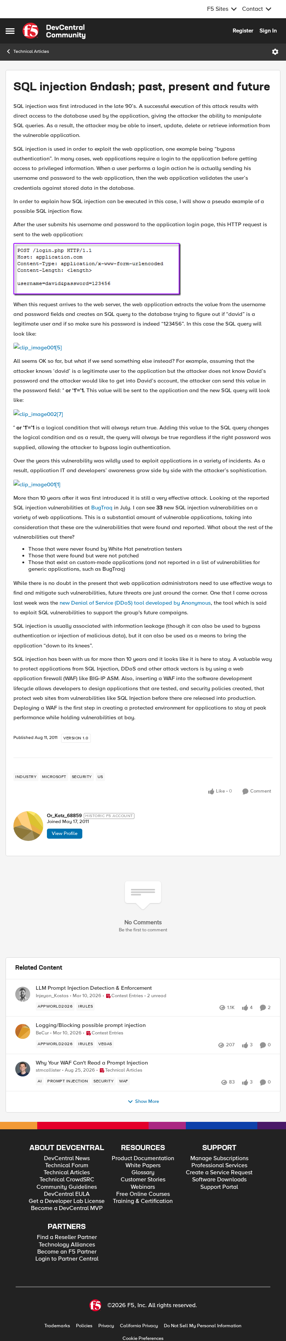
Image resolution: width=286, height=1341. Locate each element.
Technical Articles (31, 51)
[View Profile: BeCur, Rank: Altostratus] (22, 1031)
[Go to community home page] (54, 31)
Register (243, 30)
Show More (147, 1101)
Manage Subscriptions (219, 1158)
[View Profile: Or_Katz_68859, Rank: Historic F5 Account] (28, 826)
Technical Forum (66, 1165)
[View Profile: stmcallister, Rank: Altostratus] (22, 1069)
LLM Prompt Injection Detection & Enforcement (94, 988)
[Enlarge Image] (143, 269)
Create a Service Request (219, 1172)
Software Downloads (219, 1179)
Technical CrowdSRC (66, 1179)
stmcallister (48, 1070)
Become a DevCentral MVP (67, 1208)
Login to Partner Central (66, 1258)
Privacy (106, 1326)
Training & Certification (143, 1201)
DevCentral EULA (67, 1194)
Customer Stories (143, 1179)
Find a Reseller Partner (67, 1237)
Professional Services (219, 1165)
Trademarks (57, 1326)
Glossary (143, 1172)
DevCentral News (67, 1158)
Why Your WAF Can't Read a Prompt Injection (92, 1063)
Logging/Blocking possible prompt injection (91, 1025)
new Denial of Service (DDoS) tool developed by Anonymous (135, 602)
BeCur (42, 1033)
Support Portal (219, 1187)
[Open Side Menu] (10, 30)
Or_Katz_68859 (64, 816)
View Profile (64, 833)
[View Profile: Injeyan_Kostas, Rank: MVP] (22, 994)
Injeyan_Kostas (52, 996)
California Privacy (139, 1326)
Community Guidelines (66, 1187)
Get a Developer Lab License (67, 1201)
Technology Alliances (67, 1244)
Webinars (143, 1187)
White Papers (143, 1165)
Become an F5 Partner (66, 1251)
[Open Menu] (275, 52)
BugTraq (101, 507)
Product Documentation (143, 1158)
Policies (84, 1326)
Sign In (268, 30)
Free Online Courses (143, 1194)
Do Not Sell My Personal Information (202, 1326)
